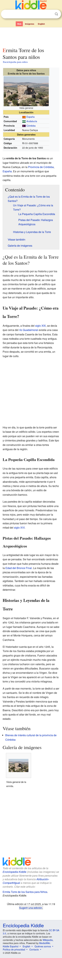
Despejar (49, 14)
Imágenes (29, 23)
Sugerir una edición (30, 907)
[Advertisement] (31, 37)
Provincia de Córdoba (41, 167)
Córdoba (31, 125)
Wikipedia (48, 940)
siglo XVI (19, 527)
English (41, 23)
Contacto (34, 949)
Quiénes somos (43, 946)
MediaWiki (44, 943)
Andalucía (31, 121)
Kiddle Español (10, 946)
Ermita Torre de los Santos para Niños (25, 892)
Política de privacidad (14, 949)
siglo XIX (40, 325)
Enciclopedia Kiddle (14, 872)
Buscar (56, 14)
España (30, 116)
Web (19, 23)
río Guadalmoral (28, 330)
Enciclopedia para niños (15, 61)
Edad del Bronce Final (18, 568)
